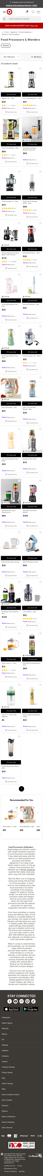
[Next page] (27, 789)
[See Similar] (16, 807)
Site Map (22, 1171)
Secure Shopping (8, 1122)
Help (3, 1078)
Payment (5, 1105)
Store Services (7, 1127)
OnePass (5, 1050)
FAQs (4, 1089)
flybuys (4, 1034)
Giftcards (5, 1028)
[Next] (37, 812)
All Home (6, 45)
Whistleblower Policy (10, 1168)
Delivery (5, 1111)
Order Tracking (7, 1083)
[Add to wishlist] (19, 68)
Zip (3, 1039)
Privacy (19, 1166)
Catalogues (6, 1017)
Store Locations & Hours (10, 1094)
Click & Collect (7, 1100)
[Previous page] (15, 789)
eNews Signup (7, 1023)
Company (5, 1056)
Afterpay (5, 1045)
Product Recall (7, 1072)
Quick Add (12, 94)
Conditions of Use (9, 1166)
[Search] (4, 19)
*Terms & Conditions (10, 1171)
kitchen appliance (27, 869)
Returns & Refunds (8, 1116)
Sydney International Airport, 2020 (21, 5)
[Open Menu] (4, 12)
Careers (4, 1061)
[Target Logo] (9, 12)
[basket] (38, 12)
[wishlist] (33, 12)
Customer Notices (8, 1067)
